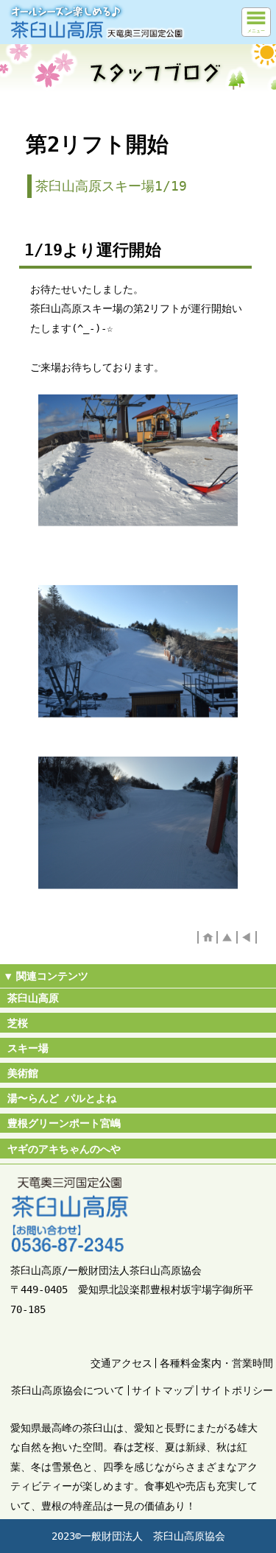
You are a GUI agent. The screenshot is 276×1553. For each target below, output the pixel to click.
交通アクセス (121, 1363)
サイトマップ (163, 1390)
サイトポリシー (237, 1390)
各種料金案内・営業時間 (216, 1363)
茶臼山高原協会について (67, 1390)
